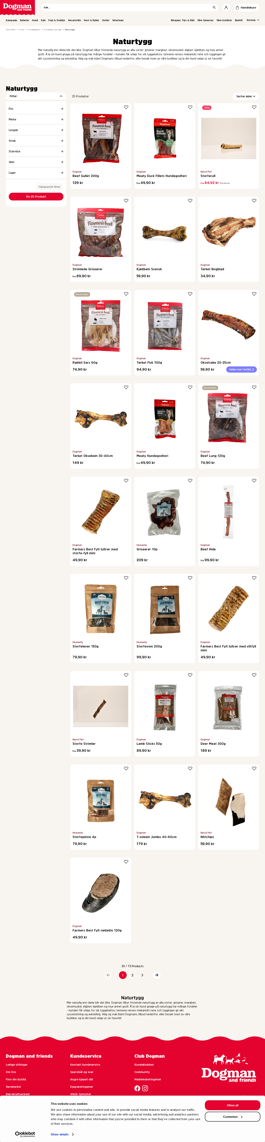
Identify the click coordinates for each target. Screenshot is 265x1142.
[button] (108, 975)
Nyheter (24, 20)
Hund (35, 20)
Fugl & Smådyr (56, 20)
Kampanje (11, 20)
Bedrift (238, 20)
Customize (230, 1116)
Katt (43, 20)
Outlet (105, 20)
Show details (59, 1134)
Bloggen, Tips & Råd (182, 20)
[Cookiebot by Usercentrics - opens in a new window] (25, 1134)
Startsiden (11, 29)
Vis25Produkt (36, 196)
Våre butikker (224, 20)
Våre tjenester (205, 20)
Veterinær (118, 20)
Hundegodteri (34, 29)
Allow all (232, 1105)
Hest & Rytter (91, 20)
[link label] (17, 7)
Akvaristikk (74, 20)
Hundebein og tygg (52, 29)
